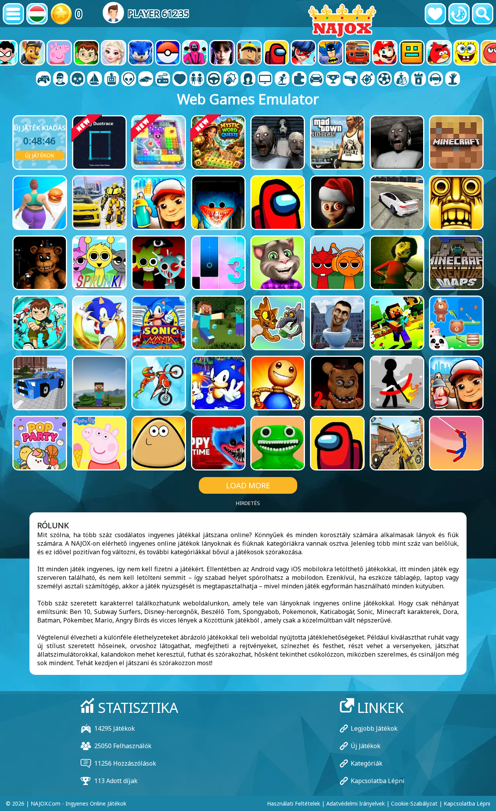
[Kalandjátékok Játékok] (94, 79)
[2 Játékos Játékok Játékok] (43, 79)
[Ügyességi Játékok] (367, 79)
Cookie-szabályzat (414, 803)
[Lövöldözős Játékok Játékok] (350, 79)
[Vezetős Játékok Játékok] (213, 79)
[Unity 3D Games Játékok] (435, 79)
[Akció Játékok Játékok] (77, 79)
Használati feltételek (293, 803)
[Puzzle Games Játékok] (299, 79)
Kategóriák (366, 763)
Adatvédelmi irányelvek (355, 803)
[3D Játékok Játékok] (60, 79)
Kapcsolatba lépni (378, 780)
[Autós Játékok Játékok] (145, 79)
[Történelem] (459, 13)
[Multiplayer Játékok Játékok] (265, 79)
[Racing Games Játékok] (316, 79)
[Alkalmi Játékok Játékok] (162, 79)
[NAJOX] (342, 20)
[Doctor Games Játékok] (179, 79)
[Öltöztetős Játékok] (196, 79)
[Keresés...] (482, 13)
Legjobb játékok (374, 728)
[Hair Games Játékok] (248, 79)
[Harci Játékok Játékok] (230, 79)
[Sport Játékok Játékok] (384, 79)
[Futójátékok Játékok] (333, 79)
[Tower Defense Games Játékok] (418, 79)
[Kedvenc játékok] (435, 13)
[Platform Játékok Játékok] (282, 79)
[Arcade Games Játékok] (111, 79)
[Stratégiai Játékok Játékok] (401, 79)
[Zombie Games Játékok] (452, 79)
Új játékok (39, 155)
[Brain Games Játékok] (128, 79)
